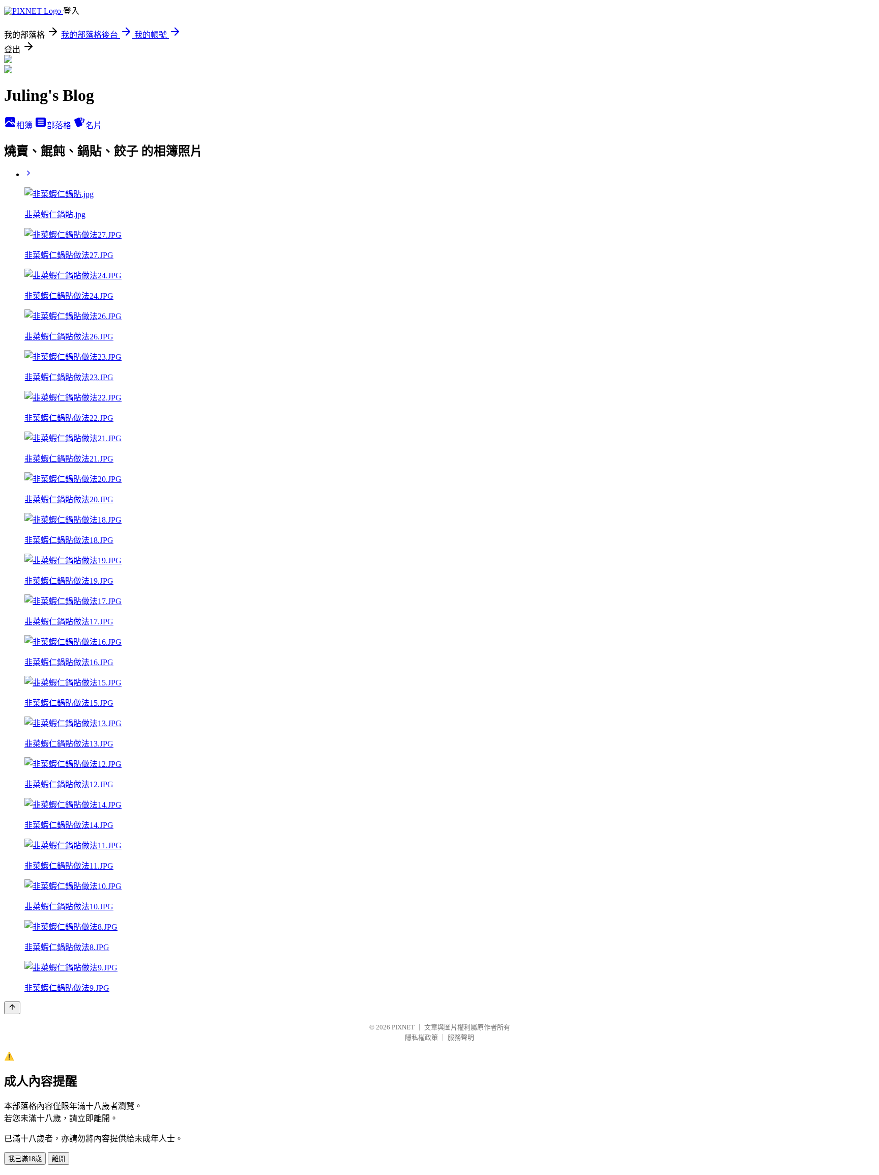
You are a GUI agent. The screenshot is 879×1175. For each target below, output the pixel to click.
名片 (93, 125)
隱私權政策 (421, 1037)
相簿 (25, 125)
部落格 (60, 125)
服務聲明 (461, 1037)
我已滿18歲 (25, 1159)
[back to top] (12, 1007)
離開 (58, 1159)
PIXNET (403, 1027)
